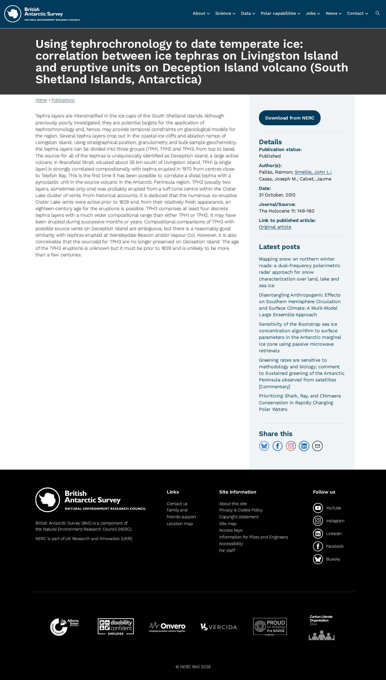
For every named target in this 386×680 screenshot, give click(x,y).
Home (41, 99)
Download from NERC (289, 118)
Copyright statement (239, 516)
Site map (228, 523)
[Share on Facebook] (277, 446)
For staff (227, 550)
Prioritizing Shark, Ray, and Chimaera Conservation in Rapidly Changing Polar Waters (300, 402)
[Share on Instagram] (291, 446)
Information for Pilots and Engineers (253, 536)
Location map (180, 523)
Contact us (177, 503)
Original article (275, 227)
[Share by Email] (317, 446)
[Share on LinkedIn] (304, 446)
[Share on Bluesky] (264, 446)
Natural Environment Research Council (80, 529)
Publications (63, 99)
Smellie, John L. (313, 172)
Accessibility (231, 543)
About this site (233, 503)
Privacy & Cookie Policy (240, 509)
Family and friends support (181, 513)
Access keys (230, 530)
